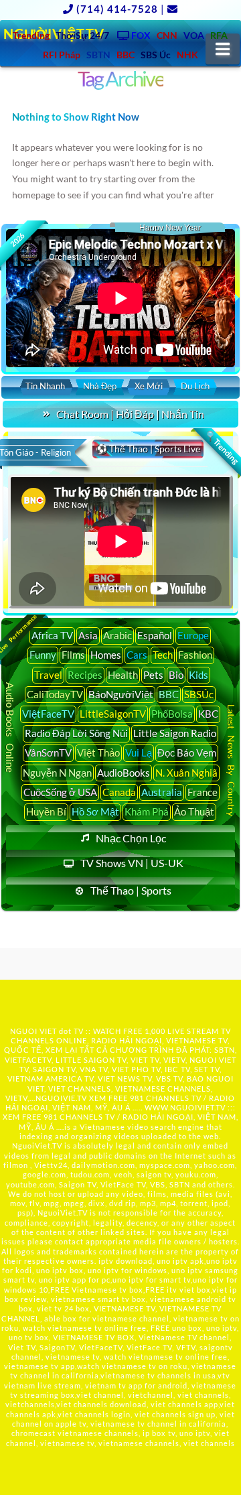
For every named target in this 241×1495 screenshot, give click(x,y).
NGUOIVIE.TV (61, 1098)
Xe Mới (149, 386)
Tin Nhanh (45, 386)
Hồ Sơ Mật (95, 811)
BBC (169, 694)
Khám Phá (147, 811)
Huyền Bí (46, 811)
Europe (193, 635)
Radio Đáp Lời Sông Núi (76, 733)
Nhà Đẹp (99, 386)
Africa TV (52, 635)
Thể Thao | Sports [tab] (130, 890)
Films (73, 655)
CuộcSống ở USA (60, 792)
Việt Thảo (98, 752)
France (202, 792)
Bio (176, 675)
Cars (137, 655)
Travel (48, 675)
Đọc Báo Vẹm (186, 752)
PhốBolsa (172, 714)
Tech (163, 655)
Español (154, 635)
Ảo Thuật (194, 811)
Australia (161, 792)
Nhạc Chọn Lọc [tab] (131, 838)
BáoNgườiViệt (120, 694)
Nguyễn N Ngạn (57, 773)
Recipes (85, 675)
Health (123, 675)
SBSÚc (199, 694)
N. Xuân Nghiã (186, 773)
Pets (153, 675)
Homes (105, 655)
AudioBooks (123, 773)
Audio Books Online (11, 727)
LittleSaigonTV (113, 714)
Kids (198, 675)
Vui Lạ (138, 752)
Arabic (117, 635)
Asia (88, 635)
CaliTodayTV (55, 694)
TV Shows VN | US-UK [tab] (131, 862)
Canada (119, 792)
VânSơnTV (48, 752)
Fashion (195, 655)
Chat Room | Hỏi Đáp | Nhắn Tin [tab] (130, 413)
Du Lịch (195, 386)
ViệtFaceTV (48, 714)
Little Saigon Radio (174, 733)
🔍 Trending (221, 447)
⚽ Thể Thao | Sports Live (148, 448)
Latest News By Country (231, 760)
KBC (208, 714)
